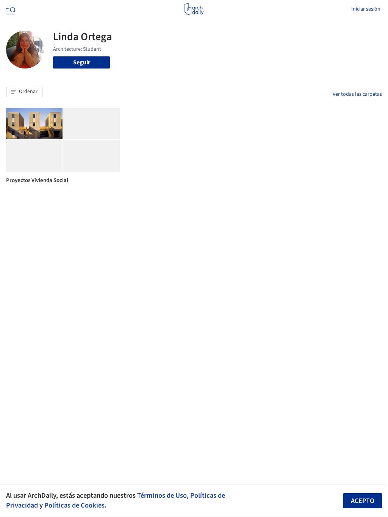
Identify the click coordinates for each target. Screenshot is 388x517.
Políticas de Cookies (74, 505)
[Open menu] (10, 9)
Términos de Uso (162, 495)
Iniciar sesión (365, 9)
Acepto (362, 501)
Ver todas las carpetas (357, 94)
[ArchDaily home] (193, 9)
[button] (24, 92)
